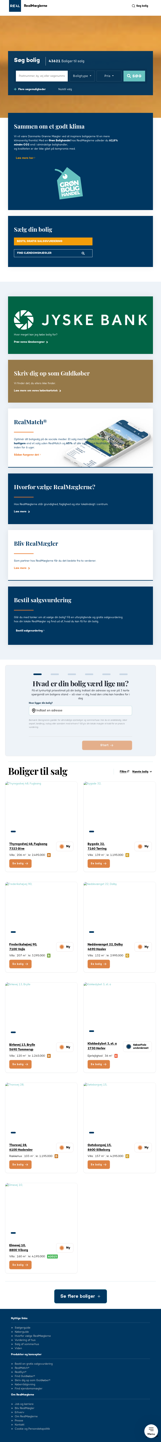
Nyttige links (19, 1318)
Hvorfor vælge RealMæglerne (33, 1336)
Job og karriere (24, 1404)
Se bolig (18, 863)
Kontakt (19, 1424)
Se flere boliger (77, 1296)
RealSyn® (20, 1372)
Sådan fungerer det (27, 454)
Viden (18, 1348)
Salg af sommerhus (27, 1344)
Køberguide (22, 1332)
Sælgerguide (22, 1327)
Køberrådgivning (25, 1384)
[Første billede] (13, 831)
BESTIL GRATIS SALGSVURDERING (39, 241)
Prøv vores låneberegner (29, 342)
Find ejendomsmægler (28, 1388)
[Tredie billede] (27, 831)
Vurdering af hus (25, 1340)
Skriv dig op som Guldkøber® (32, 1380)
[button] (151, 1431)
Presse (19, 1420)
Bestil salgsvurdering (29, 630)
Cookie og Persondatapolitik (32, 1428)
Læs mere (20, 511)
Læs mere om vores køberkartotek (36, 390)
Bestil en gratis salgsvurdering (34, 1363)
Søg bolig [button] (142, 6)
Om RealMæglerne (22, 1394)
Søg (136, 76)
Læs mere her (25, 158)
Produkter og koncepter (26, 1354)
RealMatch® (22, 1368)
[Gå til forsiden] (15, 6)
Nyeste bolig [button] (140, 771)
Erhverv (19, 1412)
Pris (107, 76)
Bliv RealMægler (24, 1408)
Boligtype (81, 76)
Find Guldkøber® (25, 1376)
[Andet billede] (20, 831)
